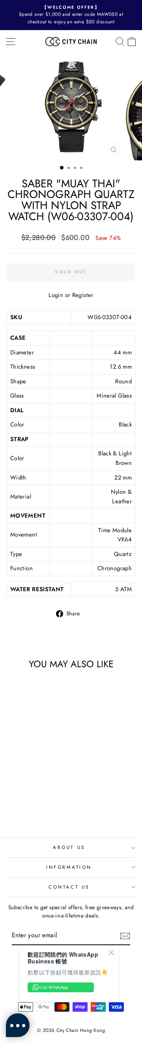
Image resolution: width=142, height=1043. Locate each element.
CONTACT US (69, 886)
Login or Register (71, 295)
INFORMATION (69, 867)
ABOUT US (69, 847)
